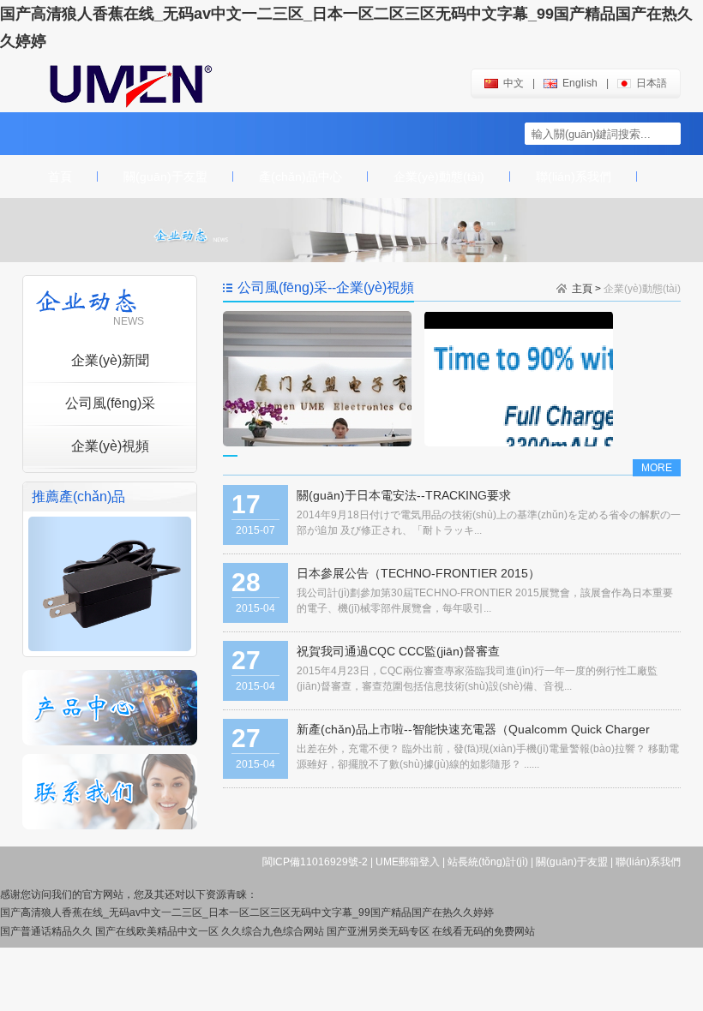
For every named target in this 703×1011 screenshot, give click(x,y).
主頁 (582, 289)
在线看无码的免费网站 (483, 931)
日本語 (651, 83)
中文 (513, 83)
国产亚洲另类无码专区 (378, 931)
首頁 (60, 176)
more (656, 468)
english (580, 83)
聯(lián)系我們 (573, 176)
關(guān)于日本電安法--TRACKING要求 (404, 495)
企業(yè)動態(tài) (439, 176)
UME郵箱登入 (408, 862)
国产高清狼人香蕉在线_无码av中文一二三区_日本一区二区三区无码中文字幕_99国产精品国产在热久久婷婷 (247, 912)
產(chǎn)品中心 (300, 176)
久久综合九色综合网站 (272, 931)
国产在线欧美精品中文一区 (157, 931)
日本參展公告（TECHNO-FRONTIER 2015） (418, 573)
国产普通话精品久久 (46, 931)
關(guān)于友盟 (165, 176)
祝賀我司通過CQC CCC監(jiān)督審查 (398, 651)
